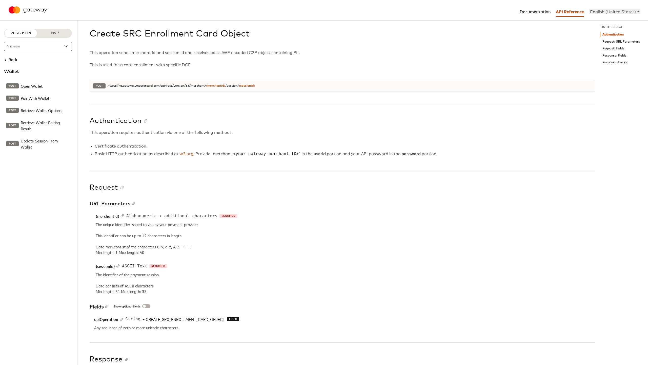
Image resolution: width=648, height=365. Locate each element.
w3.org (186, 154)
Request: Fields (613, 48)
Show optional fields (127, 306)
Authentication (613, 34)
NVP (55, 33)
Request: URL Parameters (621, 41)
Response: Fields (614, 55)
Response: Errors (614, 62)
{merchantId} (215, 85)
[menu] (614, 11)
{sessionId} (247, 85)
